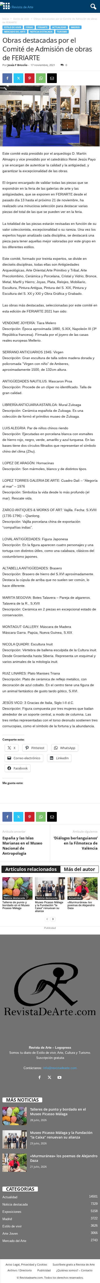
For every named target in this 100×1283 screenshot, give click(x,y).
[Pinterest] (29, 78)
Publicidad (44, 1270)
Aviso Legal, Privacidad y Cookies (26, 1264)
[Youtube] (60, 1078)
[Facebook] (7, 78)
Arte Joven (10, 1233)
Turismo (62, 31)
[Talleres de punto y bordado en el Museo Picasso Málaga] (17, 888)
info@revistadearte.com (60, 1068)
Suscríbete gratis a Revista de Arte (74, 1264)
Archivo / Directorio (20, 1270)
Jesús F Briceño (17, 65)
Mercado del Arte (14, 31)
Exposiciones (11, 1212)
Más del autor (79, 869)
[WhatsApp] (41, 78)
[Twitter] (18, 78)
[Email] (52, 78)
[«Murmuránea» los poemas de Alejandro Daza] (82, 888)
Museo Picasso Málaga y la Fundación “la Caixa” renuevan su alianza (49, 906)
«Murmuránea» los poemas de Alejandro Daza (81, 905)
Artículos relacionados (31, 869)
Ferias (29, 27)
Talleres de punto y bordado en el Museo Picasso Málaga (16, 905)
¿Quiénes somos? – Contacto (74, 1270)
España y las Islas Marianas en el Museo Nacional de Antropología (22, 846)
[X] (51, 1078)
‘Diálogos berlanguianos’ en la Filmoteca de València (76, 843)
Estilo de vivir (21, 18)
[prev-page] (47, 919)
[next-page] (52, 919)
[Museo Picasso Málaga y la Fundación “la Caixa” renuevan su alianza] (50, 888)
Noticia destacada (41, 31)
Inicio (5, 18)
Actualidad (59, 27)
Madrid (75, 27)
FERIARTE (43, 27)
